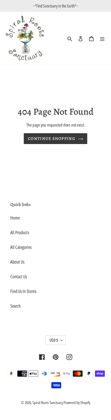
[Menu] (102, 38)
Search (15, 306)
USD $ (54, 340)
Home (15, 218)
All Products (19, 232)
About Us (17, 262)
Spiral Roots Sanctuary (48, 402)
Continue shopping (51, 138)
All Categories (21, 247)
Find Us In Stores (23, 291)
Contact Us (18, 276)
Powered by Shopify (77, 402)
